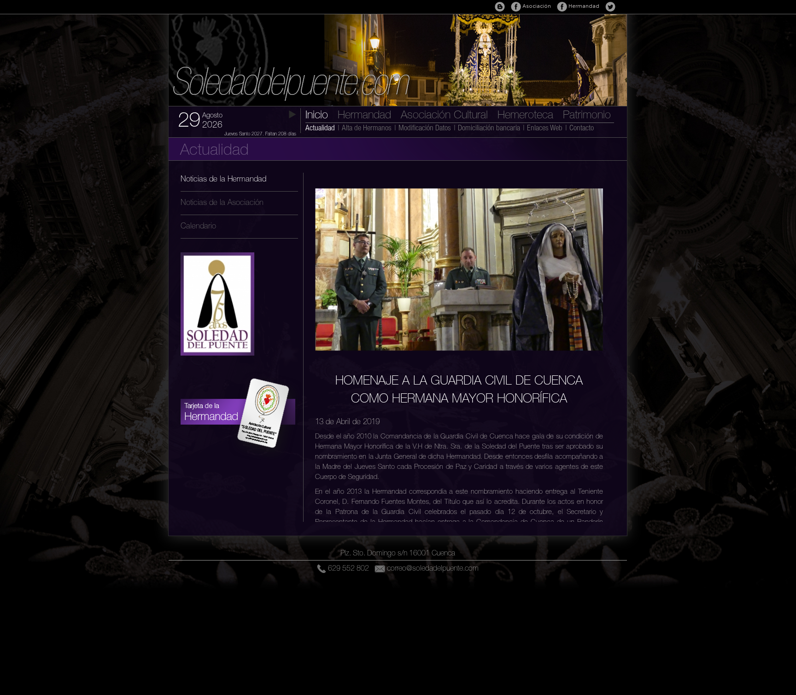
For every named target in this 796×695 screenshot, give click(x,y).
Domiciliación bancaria (489, 129)
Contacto (581, 129)
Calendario (198, 227)
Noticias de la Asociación (222, 203)
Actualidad (320, 129)
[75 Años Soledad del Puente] (217, 362)
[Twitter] (610, 7)
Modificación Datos (424, 129)
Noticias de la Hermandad (223, 180)
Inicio (316, 116)
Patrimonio (587, 116)
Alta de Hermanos (367, 129)
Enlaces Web (544, 129)
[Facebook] (562, 7)
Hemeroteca (525, 116)
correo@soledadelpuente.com (433, 569)
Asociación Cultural (444, 116)
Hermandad (364, 116)
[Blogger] (500, 7)
